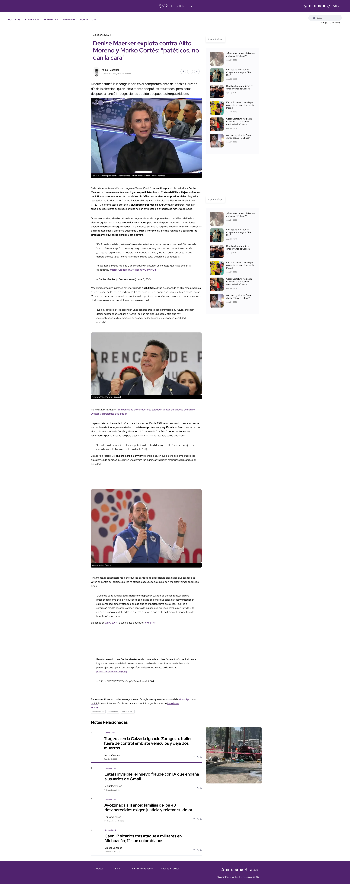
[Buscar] (314, 18)
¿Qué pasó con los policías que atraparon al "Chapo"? (240, 54)
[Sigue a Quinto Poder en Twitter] (314, 6)
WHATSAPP (112, 622)
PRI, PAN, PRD (127, 711)
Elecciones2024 (98, 711)
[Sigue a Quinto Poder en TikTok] (328, 6)
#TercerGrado (117, 269)
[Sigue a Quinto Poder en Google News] (336, 6)
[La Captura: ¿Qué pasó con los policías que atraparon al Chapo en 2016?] (217, 59)
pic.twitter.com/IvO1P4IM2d (140, 269)
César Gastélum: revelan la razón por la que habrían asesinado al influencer (239, 121)
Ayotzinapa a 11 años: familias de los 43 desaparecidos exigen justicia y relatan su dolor (148, 807)
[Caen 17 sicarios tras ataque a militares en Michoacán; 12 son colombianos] (233, 852)
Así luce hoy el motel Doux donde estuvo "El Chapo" (238, 136)
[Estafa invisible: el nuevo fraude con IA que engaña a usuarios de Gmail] (233, 790)
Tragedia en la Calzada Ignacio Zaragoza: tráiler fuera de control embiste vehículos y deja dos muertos (148, 743)
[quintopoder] (175, 6)
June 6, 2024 (144, 279)
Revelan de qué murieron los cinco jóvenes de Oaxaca (239, 87)
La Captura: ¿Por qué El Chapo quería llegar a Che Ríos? (238, 72)
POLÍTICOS (14, 19)
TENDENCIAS (51, 19)
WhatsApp (184, 699)
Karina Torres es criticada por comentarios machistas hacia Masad (240, 105)
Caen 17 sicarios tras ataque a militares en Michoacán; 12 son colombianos (143, 838)
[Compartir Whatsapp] (197, 71)
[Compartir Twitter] (190, 71)
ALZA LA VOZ (32, 19)
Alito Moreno (113, 711)
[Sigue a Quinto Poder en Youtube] (324, 6)
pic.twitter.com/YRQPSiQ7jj (111, 671)
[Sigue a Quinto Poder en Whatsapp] (305, 6)
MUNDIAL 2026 (88, 19)
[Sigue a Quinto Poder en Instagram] (319, 6)
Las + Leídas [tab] (215, 39)
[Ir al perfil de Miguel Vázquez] (96, 71)
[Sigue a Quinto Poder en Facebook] (310, 6)
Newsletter (149, 622)
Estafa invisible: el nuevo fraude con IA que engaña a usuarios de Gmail (151, 776)
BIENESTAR (69, 19)
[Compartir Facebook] (183, 71)
